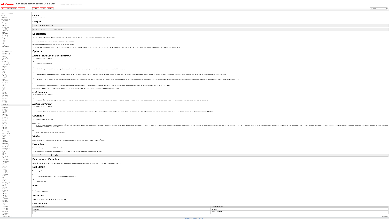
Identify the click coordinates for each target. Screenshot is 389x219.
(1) (5, 20)
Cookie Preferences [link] (190, 218)
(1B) (5, 27)
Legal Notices (65, 217)
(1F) (5, 132)
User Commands (5, 19)
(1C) (4, 167)
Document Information (7, 13)
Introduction (4, 17)
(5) (39, 140)
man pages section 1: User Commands (36, 4)
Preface (3, 15)
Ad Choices (200, 218)
